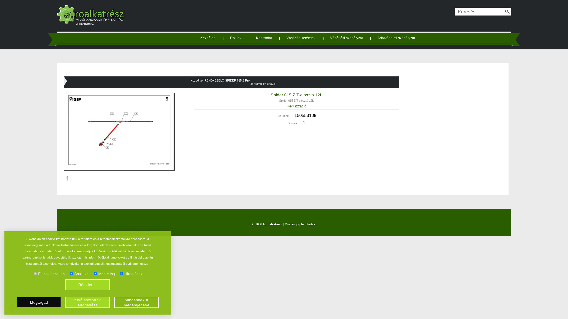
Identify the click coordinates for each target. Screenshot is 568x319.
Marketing (106, 274)
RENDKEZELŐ (214, 80)
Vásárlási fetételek (301, 38)
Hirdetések (133, 274)
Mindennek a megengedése (136, 302)
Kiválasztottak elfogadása (87, 302)
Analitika (81, 274)
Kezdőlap (207, 38)
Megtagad (39, 302)
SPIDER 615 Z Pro (237, 80)
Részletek (87, 285)
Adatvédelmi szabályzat (396, 38)
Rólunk (235, 38)
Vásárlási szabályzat (346, 38)
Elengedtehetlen (51, 274)
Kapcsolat (264, 38)
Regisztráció (296, 106)
